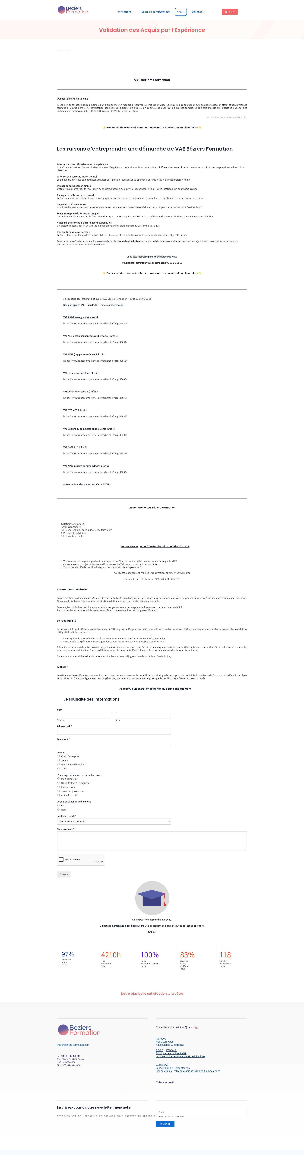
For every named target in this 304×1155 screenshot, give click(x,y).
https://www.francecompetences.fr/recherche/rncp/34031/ (95, 416)
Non (63, 809)
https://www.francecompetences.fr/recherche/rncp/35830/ (95, 323)
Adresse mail (64, 726)
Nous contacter (164, 1041)
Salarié (64, 760)
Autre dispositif (69, 795)
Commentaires (65, 829)
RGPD (159, 1050)
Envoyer (64, 874)
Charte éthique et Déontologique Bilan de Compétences (188, 1071)
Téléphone (63, 739)
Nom (60, 709)
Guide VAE (162, 1065)
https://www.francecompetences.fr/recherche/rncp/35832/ (95, 472)
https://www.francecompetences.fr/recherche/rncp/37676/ (95, 397)
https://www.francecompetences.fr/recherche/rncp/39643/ (95, 379)
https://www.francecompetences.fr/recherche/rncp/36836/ (95, 453)
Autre (64, 768)
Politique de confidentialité (171, 1053)
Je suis (60, 752)
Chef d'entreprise (70, 756)
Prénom (60, 720)
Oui (63, 805)
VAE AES (67, 336)
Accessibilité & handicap (170, 1044)
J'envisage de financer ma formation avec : (79, 775)
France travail (68, 787)
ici (196, 127)
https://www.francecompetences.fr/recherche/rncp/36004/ (95, 342)
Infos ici (93, 317)
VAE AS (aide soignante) (76, 317)
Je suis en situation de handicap (74, 801)
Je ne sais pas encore (72, 791)
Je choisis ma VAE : (67, 816)
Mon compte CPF (70, 778)
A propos (161, 1038)
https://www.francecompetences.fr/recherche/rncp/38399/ (95, 435)
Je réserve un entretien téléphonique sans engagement (155, 689)
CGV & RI (171, 1050)
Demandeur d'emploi (72, 764)
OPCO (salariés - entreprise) (75, 783)
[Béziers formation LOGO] (73, 6)
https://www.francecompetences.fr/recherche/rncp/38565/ (95, 360)
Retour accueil (165, 1082)
